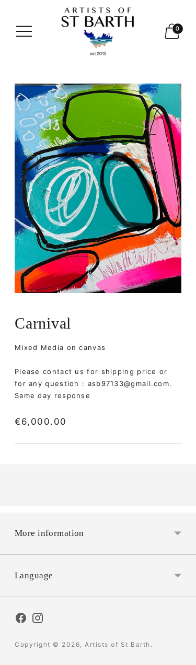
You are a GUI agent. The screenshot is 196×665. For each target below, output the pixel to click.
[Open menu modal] (24, 31)
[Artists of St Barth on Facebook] (21, 619)
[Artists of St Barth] (98, 31)
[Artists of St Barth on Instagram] (37, 619)
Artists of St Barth (118, 644)
